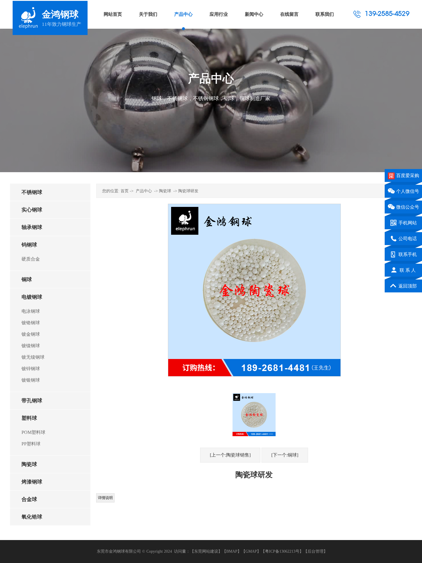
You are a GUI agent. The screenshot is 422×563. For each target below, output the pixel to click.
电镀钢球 (32, 297)
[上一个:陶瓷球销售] (230, 455)
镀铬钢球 (31, 322)
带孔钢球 (32, 400)
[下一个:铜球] (284, 455)
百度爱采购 (407, 175)
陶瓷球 (29, 464)
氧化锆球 (32, 517)
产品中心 (144, 191)
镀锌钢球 (31, 368)
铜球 (27, 279)
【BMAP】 (231, 551)
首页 (125, 191)
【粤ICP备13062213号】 (282, 551)
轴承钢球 (32, 227)
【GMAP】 (251, 551)
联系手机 (409, 254)
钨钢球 (29, 245)
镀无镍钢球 (33, 357)
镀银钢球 (31, 380)
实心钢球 (32, 210)
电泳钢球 (31, 311)
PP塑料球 (31, 443)
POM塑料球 (33, 432)
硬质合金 (31, 259)
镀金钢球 (31, 334)
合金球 (29, 499)
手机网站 (407, 222)
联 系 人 (408, 270)
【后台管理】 (315, 551)
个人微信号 (407, 191)
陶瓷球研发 (188, 191)
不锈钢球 (32, 192)
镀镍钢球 (31, 345)
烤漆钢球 (32, 482)
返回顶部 (409, 286)
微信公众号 (407, 207)
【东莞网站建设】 (206, 551)
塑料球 (29, 418)
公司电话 (409, 238)
